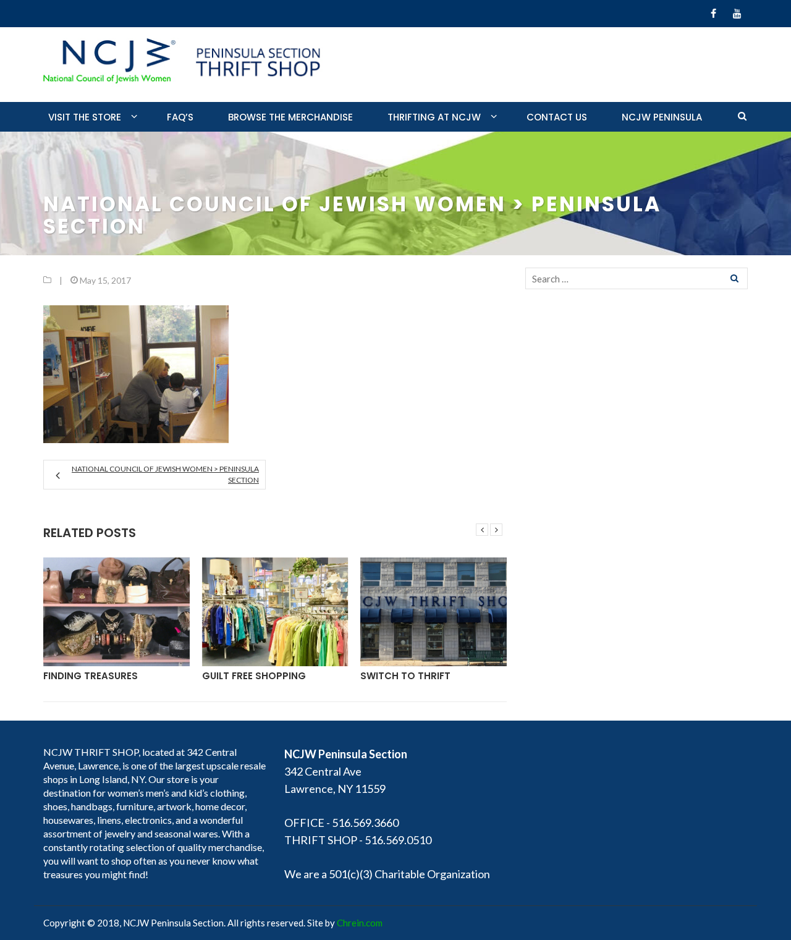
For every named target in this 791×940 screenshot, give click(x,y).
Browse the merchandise (290, 117)
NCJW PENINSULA (662, 117)
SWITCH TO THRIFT (405, 675)
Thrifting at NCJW (434, 117)
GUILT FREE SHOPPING (254, 675)
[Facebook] (713, 13)
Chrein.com (360, 922)
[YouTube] (737, 13)
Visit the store (84, 117)
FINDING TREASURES (90, 675)
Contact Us (557, 117)
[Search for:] (636, 278)
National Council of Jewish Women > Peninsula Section (165, 474)
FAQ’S (180, 117)
